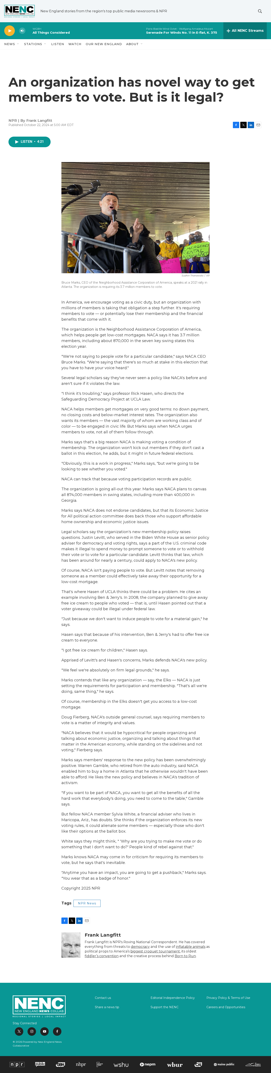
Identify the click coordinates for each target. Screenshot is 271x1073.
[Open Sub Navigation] (18, 44)
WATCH (75, 44)
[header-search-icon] (260, 11)
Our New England (104, 44)
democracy (140, 947)
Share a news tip (107, 1007)
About (132, 44)
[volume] (22, 31)
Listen (57, 44)
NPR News (87, 903)
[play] (9, 30)
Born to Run (185, 956)
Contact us (103, 998)
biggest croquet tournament (155, 951)
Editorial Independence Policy (173, 998)
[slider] (29, 30)
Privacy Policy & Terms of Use (228, 998)
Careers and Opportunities (225, 1007)
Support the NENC (164, 1007)
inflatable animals (190, 947)
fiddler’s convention (102, 956)
